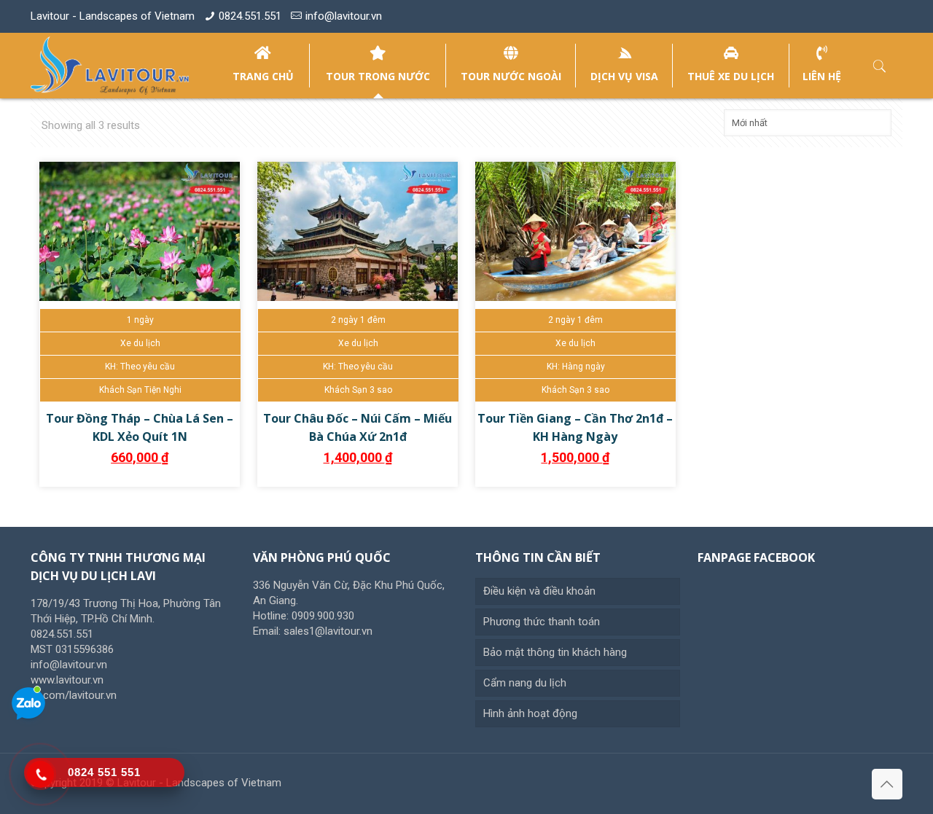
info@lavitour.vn (343, 16)
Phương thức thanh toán (541, 621)
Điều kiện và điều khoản (539, 591)
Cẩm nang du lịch (524, 682)
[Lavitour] (110, 65)
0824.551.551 (250, 16)
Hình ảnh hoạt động (530, 713)
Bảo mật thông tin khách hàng (555, 652)
